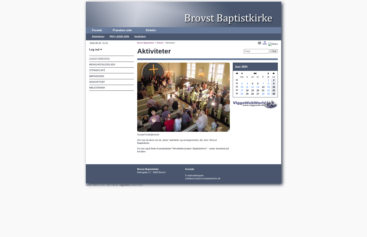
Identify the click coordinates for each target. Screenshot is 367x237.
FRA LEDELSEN (119, 36)
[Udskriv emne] (259, 44)
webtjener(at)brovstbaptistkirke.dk (202, 178)
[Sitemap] (265, 44)
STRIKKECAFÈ (97, 70)
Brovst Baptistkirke (145, 43)
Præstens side (122, 30)
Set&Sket (140, 36)
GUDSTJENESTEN (99, 58)
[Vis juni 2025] (274, 73)
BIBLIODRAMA (97, 87)
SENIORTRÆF (97, 82)
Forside (97, 30)
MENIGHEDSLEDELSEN (102, 64)
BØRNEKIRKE (96, 76)
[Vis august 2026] (255, 73)
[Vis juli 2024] (268, 73)
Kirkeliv (151, 30)
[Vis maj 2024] (242, 73)
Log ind (94, 49)
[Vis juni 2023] (237, 73)
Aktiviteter (98, 36)
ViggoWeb (124, 185)
